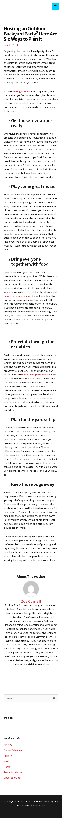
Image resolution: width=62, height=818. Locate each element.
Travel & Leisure (13, 772)
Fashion (8, 755)
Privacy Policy (38, 805)
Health (7, 761)
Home (7, 766)
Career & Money (13, 750)
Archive (8, 744)
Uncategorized (12, 777)
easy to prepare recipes (17, 296)
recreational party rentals (35, 374)
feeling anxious (21, 91)
